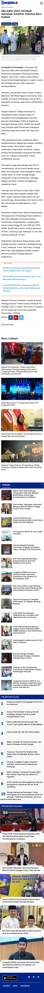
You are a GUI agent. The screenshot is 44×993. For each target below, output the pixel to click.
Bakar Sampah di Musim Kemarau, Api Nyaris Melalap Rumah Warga (24, 743)
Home (3, 7)
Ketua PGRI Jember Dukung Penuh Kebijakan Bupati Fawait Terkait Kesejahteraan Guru (23, 714)
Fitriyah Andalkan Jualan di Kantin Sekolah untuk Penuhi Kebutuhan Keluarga (22, 764)
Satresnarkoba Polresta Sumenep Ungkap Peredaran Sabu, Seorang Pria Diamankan (27, 547)
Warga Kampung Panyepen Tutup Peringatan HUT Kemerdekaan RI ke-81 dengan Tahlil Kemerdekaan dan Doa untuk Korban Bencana (21, 795)
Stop (15, 24)
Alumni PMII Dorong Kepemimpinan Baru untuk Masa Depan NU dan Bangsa (28, 520)
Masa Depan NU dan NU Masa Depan (23, 732)
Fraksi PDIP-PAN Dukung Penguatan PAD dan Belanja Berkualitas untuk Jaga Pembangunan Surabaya (21, 288)
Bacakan (7, 24)
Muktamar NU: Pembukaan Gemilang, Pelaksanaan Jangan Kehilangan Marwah (27, 669)
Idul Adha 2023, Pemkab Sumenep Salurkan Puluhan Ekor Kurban (21, 14)
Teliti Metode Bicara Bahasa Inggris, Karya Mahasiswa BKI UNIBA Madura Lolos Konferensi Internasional (27, 630)
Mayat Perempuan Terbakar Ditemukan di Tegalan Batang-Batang (27, 601)
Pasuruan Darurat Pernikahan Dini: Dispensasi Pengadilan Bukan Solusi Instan (23, 754)
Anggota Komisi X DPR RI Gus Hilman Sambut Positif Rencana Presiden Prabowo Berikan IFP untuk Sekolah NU (27, 684)
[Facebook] (10, 317)
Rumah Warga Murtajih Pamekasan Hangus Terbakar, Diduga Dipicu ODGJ (26, 656)
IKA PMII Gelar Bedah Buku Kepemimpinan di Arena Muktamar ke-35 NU (25, 561)
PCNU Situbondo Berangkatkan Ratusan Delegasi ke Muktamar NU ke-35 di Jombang (25, 784)
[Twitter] (21, 317)
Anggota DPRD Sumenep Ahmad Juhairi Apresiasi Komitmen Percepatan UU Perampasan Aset (25, 575)
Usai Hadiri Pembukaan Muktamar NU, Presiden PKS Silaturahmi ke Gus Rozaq (26, 615)
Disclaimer (25, 986)
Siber (15, 986)
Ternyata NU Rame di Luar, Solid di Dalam (27, 532)
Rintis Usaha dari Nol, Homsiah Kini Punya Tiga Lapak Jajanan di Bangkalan (25, 723)
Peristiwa (10, 7)
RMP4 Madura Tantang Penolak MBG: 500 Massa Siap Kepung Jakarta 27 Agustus (24, 774)
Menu (41, 3)
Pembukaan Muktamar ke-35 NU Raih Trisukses (27, 641)
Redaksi (6, 986)
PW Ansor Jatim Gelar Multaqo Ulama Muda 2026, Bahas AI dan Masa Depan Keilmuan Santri (27, 588)
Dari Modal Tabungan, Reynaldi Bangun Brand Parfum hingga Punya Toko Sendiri (27, 506)
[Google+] (16, 317)
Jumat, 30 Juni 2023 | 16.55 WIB (10, 20)
